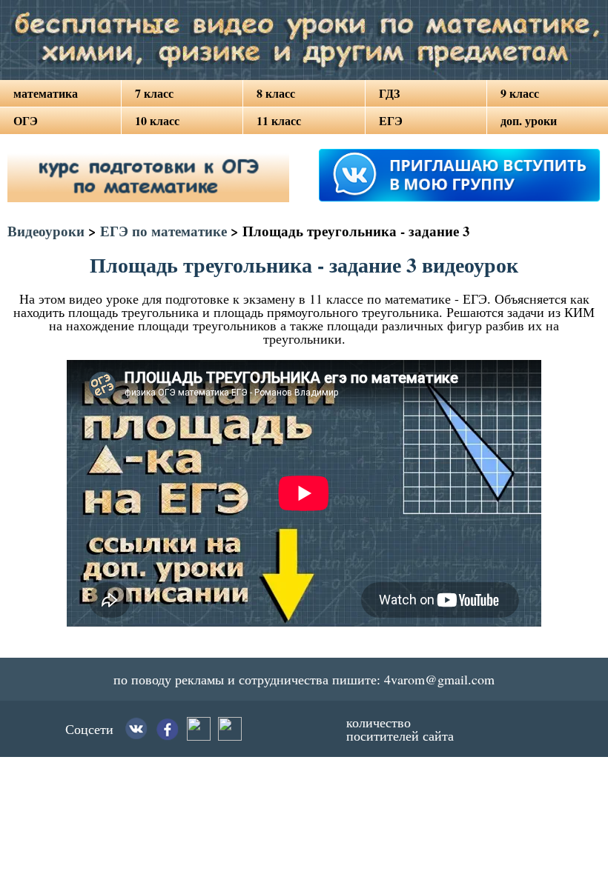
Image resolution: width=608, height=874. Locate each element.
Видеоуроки (46, 231)
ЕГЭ (391, 120)
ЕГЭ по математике (163, 231)
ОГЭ (25, 120)
